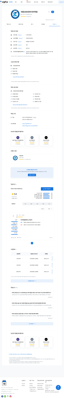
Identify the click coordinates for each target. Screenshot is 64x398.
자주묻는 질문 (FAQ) (48, 385)
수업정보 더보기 (31, 281)
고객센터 (46, 388)
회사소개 (23, 383)
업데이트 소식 (47, 387)
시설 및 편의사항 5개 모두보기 (18, 77)
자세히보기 (20, 35)
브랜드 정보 (20, 24)
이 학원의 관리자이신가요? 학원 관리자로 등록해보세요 (20, 354)
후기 (32, 24)
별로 (31, 203)
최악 (25, 203)
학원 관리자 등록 (40, 383)
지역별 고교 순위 (32, 389)
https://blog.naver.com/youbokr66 (29, 125)
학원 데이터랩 (39, 385)
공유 (51, 237)
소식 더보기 (31, 323)
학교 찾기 (31, 385)
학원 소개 (9, 24)
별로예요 (19, 237)
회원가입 (23, 385)
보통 (37, 203)
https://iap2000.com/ (27, 123)
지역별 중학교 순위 (33, 391)
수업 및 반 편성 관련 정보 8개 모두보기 (20, 104)
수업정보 (43, 24)
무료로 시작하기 (32, 175)
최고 (49, 203)
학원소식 (54, 24)
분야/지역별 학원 (33, 387)
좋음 (43, 203)
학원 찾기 (31, 383)
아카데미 (11, 2)
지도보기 (34, 117)
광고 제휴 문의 (39, 387)
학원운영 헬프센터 (40, 389)
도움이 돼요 (14, 237)
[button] (43, 208)
